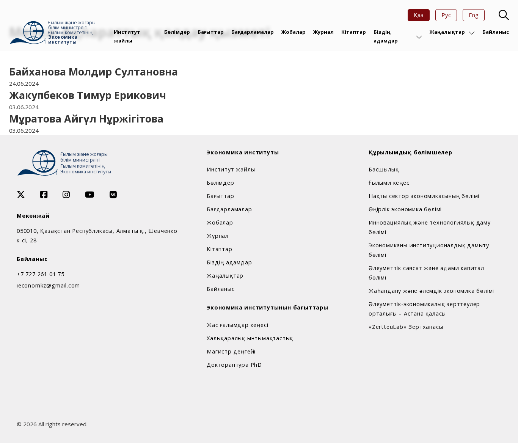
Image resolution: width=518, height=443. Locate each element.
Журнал (323, 31)
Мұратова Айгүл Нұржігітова (86, 119)
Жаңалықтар (447, 31)
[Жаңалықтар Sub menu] (472, 33)
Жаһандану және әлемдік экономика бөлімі (431, 290)
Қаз (419, 15)
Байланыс (495, 31)
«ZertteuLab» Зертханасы (406, 326)
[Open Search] (503, 15)
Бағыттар (211, 31)
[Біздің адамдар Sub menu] (419, 37)
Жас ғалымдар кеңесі (237, 324)
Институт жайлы (127, 36)
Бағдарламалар (252, 31)
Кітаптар (353, 31)
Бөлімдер (177, 31)
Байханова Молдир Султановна (93, 71)
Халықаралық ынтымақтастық (250, 338)
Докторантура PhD (234, 364)
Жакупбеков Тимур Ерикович (87, 95)
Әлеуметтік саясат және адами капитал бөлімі (426, 272)
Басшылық (384, 169)
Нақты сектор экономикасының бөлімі (424, 196)
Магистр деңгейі (231, 351)
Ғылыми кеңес (389, 182)
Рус (446, 15)
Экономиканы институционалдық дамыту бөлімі (429, 250)
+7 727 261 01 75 (40, 274)
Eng (474, 15)
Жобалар (293, 31)
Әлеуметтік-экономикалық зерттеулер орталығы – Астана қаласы (424, 308)
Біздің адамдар (386, 36)
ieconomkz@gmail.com (48, 285)
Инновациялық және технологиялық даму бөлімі (430, 227)
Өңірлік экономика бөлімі (405, 209)
